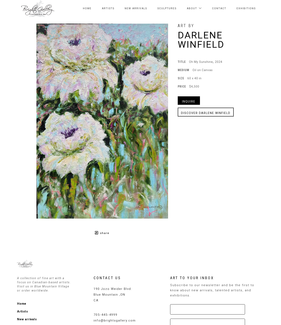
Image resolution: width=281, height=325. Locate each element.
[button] (194, 8)
